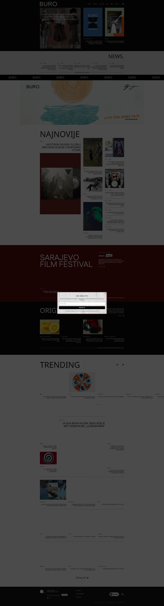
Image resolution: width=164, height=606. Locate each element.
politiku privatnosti (95, 311)
